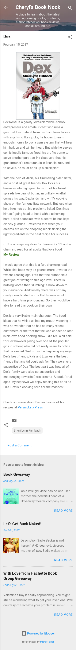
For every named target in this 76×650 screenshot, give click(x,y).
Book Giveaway (16, 474)
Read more (63, 511)
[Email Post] (14, 422)
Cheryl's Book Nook (38, 7)
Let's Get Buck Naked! (22, 524)
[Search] (70, 8)
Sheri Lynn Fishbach (27, 430)
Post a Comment (19, 445)
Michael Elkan (47, 641)
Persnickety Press (30, 407)
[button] (70, 37)
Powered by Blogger (40, 633)
